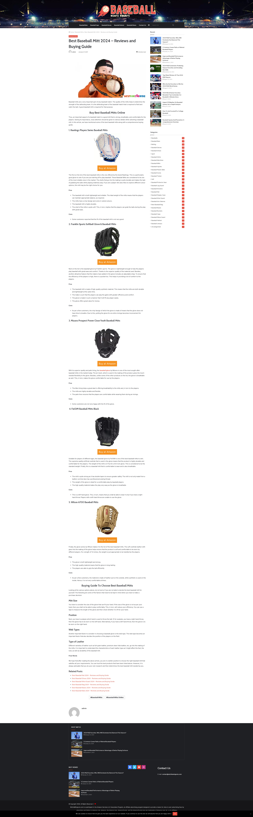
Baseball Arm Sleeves (158, 201)
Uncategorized (156, 227)
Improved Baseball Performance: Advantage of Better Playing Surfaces (173, 58)
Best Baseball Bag (157, 204)
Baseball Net (155, 192)
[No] (251, 814)
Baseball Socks (156, 173)
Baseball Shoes (131, 25)
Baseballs (154, 138)
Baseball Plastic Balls (158, 170)
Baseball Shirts (156, 157)
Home (72, 32)
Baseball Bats (83, 25)
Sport (153, 154)
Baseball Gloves (106, 25)
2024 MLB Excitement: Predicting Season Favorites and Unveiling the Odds (173, 68)
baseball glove (105, 370)
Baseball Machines (157, 160)
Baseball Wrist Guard (158, 198)
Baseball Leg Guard (157, 185)
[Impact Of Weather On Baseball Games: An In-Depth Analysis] (155, 105)
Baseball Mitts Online (115, 697)
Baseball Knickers (157, 189)
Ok (175, 814)
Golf (152, 179)
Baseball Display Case (158, 195)
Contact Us (142, 25)
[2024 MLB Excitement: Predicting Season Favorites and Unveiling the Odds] (155, 68)
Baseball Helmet (119, 25)
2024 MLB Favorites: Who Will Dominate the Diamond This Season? (172, 40)
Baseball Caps (94, 25)
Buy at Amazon (107, 168)
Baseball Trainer (156, 176)
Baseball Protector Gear (159, 182)
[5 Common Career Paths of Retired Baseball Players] (155, 50)
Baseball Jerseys (156, 223)
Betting (153, 144)
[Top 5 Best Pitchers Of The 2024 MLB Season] (155, 78)
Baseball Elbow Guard (158, 217)
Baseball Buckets (156, 211)
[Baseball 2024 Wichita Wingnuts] (126, 11)
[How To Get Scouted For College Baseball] (155, 114)
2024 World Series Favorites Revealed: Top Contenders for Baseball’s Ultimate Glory (172, 95)
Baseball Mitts (79, 32)
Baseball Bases (156, 208)
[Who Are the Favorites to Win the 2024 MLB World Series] (155, 86)
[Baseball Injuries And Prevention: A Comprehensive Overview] (155, 122)
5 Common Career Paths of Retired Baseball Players (100, 741)
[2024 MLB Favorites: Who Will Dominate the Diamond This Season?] (155, 40)
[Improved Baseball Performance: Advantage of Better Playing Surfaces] (155, 59)
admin (74, 52)
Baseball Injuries (156, 166)
